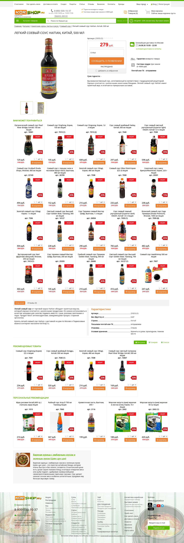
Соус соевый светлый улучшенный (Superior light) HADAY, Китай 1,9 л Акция (154, 127)
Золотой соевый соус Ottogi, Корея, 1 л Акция (29, 212)
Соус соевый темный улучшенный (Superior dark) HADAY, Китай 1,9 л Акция (122, 213)
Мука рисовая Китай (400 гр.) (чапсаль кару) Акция (28, 403)
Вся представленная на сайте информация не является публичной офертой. (27, 522)
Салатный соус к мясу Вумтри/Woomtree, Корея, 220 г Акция (153, 170)
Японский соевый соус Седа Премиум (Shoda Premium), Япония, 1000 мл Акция (154, 213)
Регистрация (164, 4)
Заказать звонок (60, 16)
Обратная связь (24, 515)
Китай (133, 320)
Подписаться (158, 528)
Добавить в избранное (108, 70)
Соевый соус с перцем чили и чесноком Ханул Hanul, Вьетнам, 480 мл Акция (60, 170)
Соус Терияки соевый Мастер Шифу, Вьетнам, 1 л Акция (91, 212)
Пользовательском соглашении (139, 536)
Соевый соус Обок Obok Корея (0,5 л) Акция (122, 169)
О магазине (18, 4)
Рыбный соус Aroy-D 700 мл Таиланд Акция (60, 403)
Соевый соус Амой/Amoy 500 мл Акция (153, 255)
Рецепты (72, 4)
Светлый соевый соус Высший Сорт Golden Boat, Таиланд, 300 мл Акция (60, 213)
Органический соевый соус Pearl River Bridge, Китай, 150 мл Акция (29, 127)
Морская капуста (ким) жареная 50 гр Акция (153, 403)
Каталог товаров (30, 20)
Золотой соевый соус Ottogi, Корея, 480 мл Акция (91, 169)
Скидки (63, 4)
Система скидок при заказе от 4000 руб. (98, 12)
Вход (155, 4)
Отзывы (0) (32, 303)
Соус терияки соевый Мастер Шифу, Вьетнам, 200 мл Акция (60, 255)
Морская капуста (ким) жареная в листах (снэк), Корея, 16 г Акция (122, 404)
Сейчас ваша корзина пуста (160, 12)
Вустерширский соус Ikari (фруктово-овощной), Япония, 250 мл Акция (28, 256)
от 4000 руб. (142, 66)
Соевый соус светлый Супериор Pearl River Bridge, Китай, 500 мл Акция (122, 353)
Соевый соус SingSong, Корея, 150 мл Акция (60, 126)
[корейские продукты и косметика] (15, 8)
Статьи (82, 4)
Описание (19, 303)
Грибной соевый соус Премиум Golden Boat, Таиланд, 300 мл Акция (91, 256)
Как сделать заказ (33, 4)
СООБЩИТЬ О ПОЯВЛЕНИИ (106, 60)
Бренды (121, 4)
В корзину (37, 162)
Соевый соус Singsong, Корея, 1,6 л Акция (91, 126)
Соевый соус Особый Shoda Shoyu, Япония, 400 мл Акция (28, 169)
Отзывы (91, 4)
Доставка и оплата (50, 4)
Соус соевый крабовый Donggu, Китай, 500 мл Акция (60, 352)
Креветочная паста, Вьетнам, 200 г (91, 403)
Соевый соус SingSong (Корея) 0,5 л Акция (29, 352)
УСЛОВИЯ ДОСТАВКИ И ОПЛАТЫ (148, 49)
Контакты (111, 4)
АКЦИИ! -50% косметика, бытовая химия (151, 20)
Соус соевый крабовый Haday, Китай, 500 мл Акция (122, 126)
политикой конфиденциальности (113, 536)
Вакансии (101, 4)
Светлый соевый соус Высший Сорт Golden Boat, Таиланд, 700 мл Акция (122, 256)
